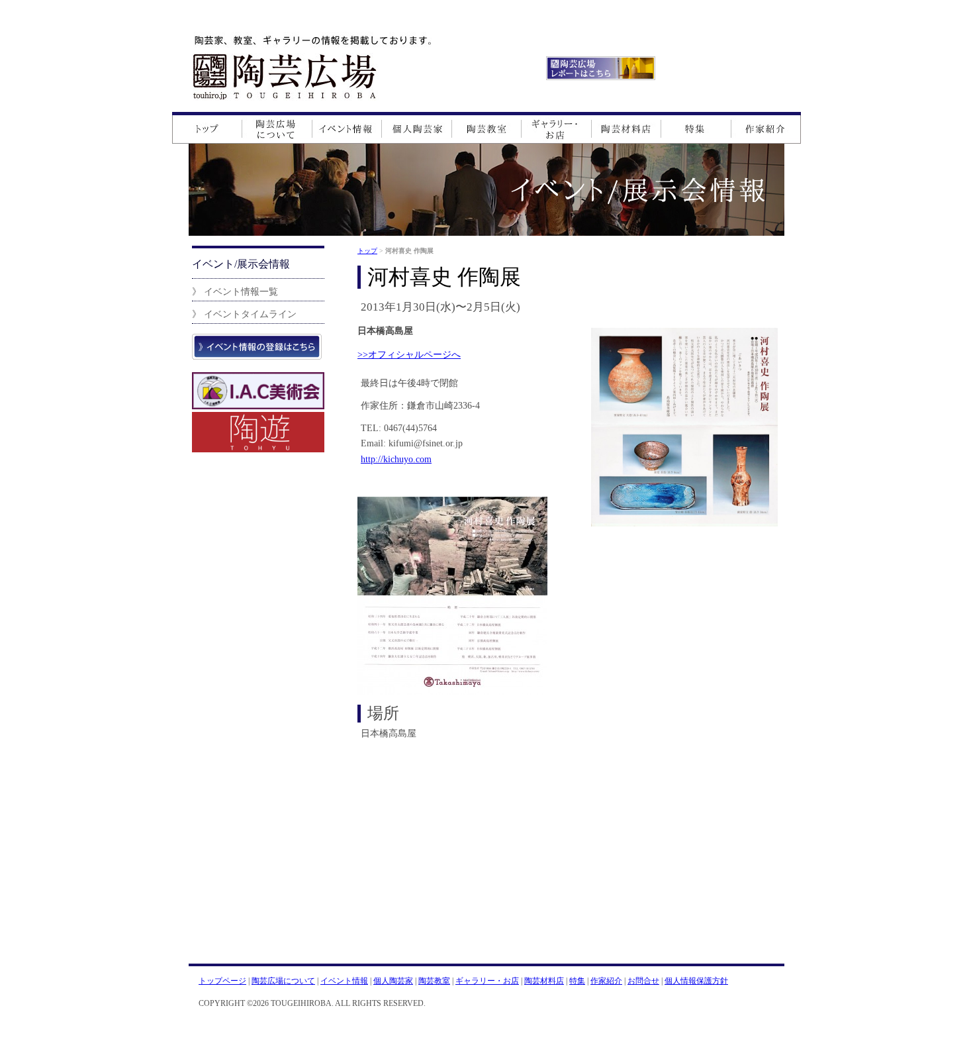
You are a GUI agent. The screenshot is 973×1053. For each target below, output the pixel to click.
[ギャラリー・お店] (557, 128)
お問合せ (643, 980)
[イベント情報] (347, 128)
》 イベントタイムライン (244, 314)
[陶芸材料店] (626, 128)
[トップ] (207, 128)
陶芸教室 (434, 980)
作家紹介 (606, 980)
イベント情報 (344, 980)
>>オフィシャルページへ (409, 354)
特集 (577, 980)
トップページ (222, 980)
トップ (367, 250)
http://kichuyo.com (396, 459)
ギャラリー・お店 (487, 980)
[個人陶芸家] (417, 128)
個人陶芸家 (393, 980)
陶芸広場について (283, 980)
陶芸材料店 (544, 980)
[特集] (696, 128)
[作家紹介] (766, 128)
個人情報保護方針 (696, 980)
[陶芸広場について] (277, 128)
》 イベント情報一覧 (235, 291)
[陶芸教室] (487, 128)
